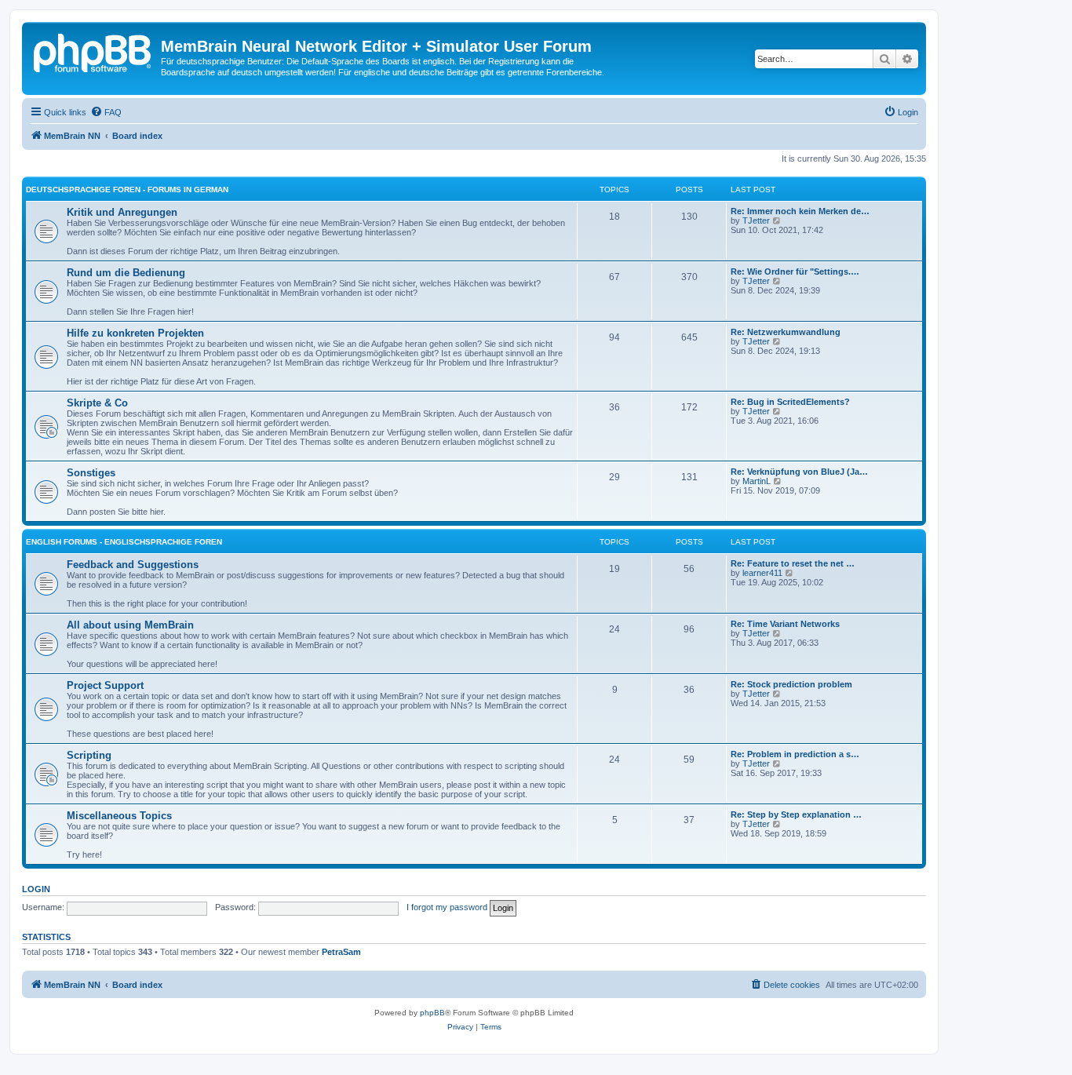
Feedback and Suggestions (133, 564)
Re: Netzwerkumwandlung (785, 332)
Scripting (89, 755)
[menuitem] (106, 112)
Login (36, 889)
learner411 (762, 573)
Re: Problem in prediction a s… (795, 754)
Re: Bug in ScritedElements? (790, 401)
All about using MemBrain (130, 625)
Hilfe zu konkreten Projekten (135, 333)
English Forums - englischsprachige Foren (124, 542)
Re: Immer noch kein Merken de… (800, 211)
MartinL (756, 481)
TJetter (756, 220)
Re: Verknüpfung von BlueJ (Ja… (799, 471)
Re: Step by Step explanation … (796, 814)
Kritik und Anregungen (122, 212)
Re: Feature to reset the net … (793, 563)
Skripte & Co (97, 403)
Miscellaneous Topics (119, 816)
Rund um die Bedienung (126, 273)
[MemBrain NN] (93, 51)
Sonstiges (91, 473)
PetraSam (341, 952)
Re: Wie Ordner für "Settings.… (795, 271)
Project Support (105, 685)
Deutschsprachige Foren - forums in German (127, 189)
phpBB (432, 1012)
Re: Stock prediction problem (791, 684)
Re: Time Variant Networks (785, 624)
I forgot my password (447, 907)
